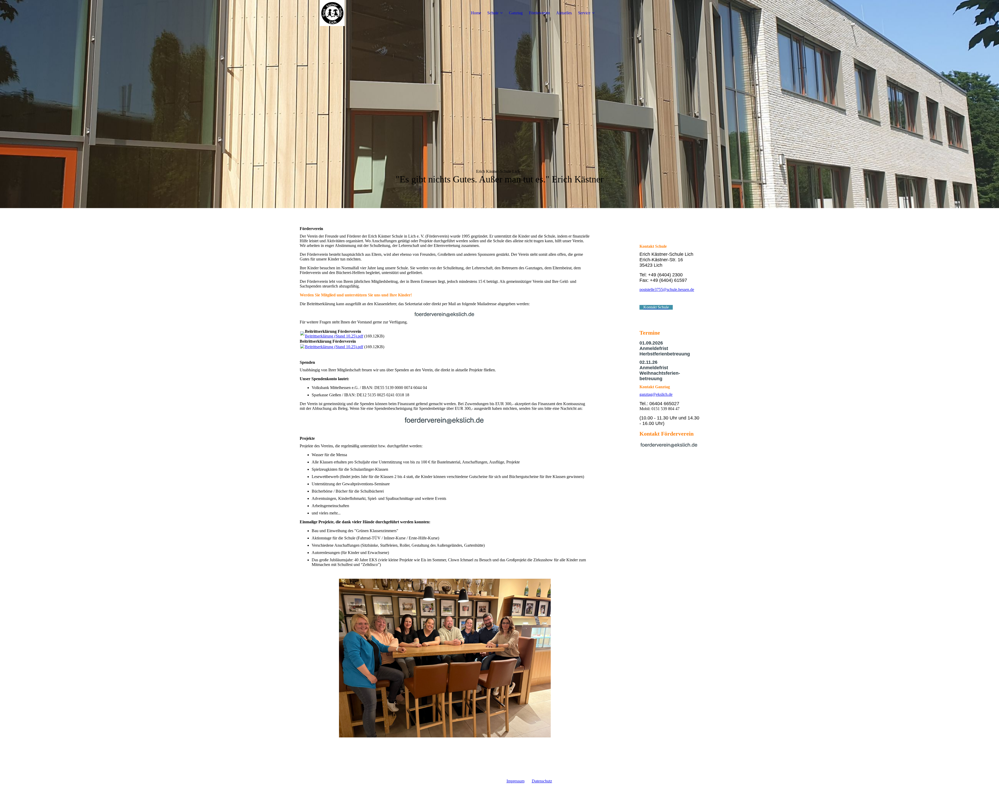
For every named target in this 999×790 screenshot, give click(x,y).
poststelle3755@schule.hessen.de (666, 289)
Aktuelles (564, 13)
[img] (332, 13)
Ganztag (516, 13)
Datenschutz (542, 781)
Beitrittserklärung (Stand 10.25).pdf (334, 336)
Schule (492, 13)
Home (476, 13)
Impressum (515, 781)
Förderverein (539, 13)
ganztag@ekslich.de (656, 394)
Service (584, 13)
